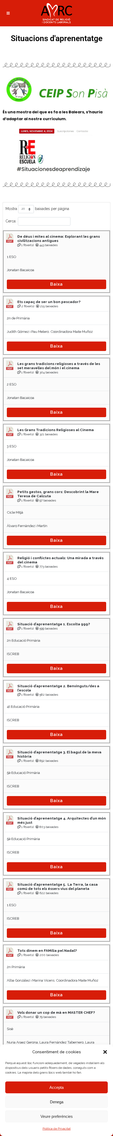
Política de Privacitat (57, 1128)
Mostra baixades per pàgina (37, 209)
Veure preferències (56, 1116)
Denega (56, 1102)
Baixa (56, 284)
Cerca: (11, 221)
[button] (105, 1052)
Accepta (56, 1087)
